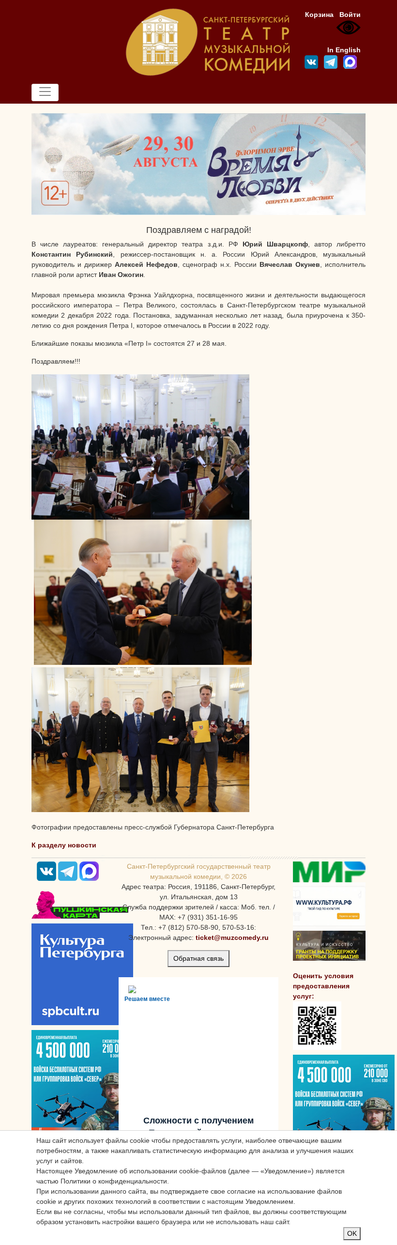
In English (344, 50)
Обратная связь (198, 958)
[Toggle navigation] (45, 92)
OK (352, 1233)
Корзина (319, 14)
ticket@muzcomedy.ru (232, 937)
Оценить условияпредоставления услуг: (323, 986)
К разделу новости (63, 845)
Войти (350, 14)
